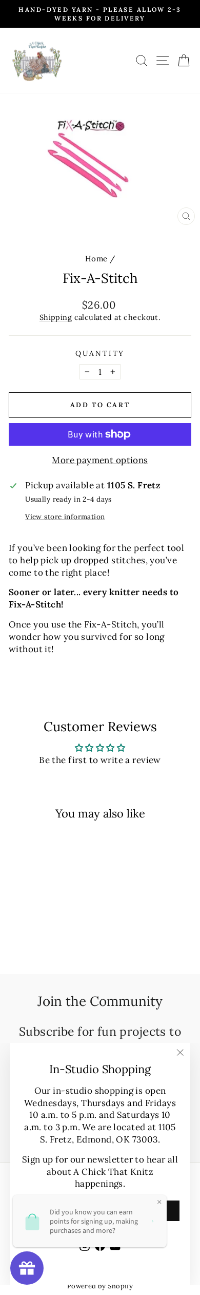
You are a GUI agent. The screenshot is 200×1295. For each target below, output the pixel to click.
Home (96, 258)
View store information (65, 516)
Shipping (55, 317)
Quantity (100, 353)
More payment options (100, 460)
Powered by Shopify (100, 1286)
